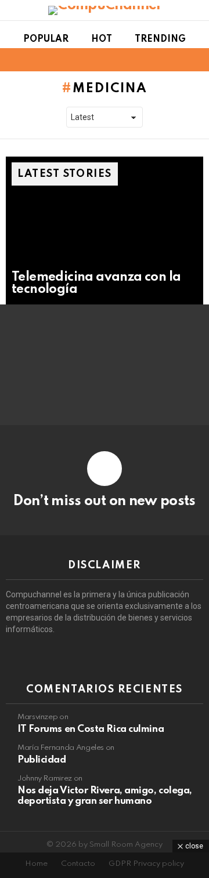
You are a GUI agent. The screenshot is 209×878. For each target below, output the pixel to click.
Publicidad (41, 760)
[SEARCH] (196, 59)
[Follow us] (176, 59)
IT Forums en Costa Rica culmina (90, 729)
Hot (101, 39)
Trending (160, 39)
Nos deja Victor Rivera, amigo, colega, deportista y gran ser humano (104, 796)
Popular (46, 39)
